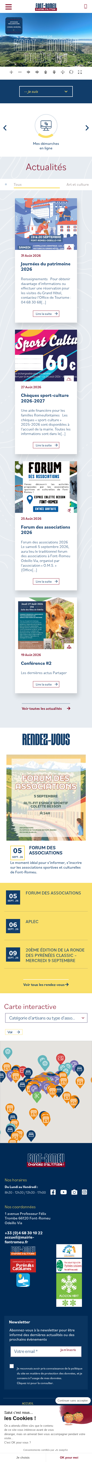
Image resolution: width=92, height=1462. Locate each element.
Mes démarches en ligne (46, 145)
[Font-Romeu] (46, 7)
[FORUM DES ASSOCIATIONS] (46, 798)
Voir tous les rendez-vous (44, 984)
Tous (18, 184)
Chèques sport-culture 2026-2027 (45, 397)
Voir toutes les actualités (42, 708)
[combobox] (46, 1018)
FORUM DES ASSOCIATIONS (45, 850)
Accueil (28, 1403)
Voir (10, 1032)
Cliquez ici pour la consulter (35, 1383)
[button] (45, 1065)
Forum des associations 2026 (45, 529)
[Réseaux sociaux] (53, 1192)
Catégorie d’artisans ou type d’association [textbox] (42, 1018)
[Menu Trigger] (9, 6)
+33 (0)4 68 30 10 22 (24, 1233)
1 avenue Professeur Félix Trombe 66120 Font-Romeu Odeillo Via (27, 1218)
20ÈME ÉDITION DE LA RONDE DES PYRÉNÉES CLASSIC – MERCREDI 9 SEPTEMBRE (55, 955)
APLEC (32, 921)
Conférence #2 (36, 663)
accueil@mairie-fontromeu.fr (19, 1239)
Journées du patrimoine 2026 (45, 266)
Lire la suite (44, 314)
